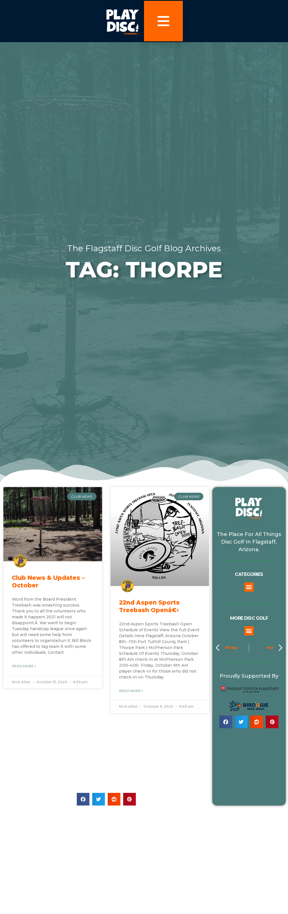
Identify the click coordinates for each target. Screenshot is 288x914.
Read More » (24, 666)
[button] (83, 799)
